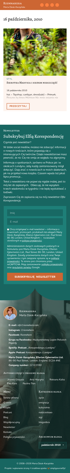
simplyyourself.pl (57, 468)
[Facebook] (52, 5)
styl (10, 78)
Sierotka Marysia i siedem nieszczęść (32, 82)
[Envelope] (41, 5)
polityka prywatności (52, 264)
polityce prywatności (32, 240)
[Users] (57, 5)
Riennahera (12, 3)
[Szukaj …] (35, 5)
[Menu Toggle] (65, 5)
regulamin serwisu (21, 267)
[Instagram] (47, 5)
